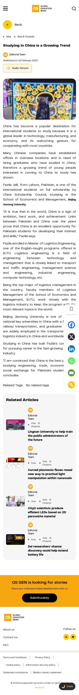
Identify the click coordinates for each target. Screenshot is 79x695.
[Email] (71, 372)
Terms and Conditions (15, 657)
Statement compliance (15, 672)
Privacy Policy (42, 657)
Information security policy (40, 665)
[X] (71, 336)
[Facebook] (71, 324)
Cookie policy (13, 665)
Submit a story (39, 598)
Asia (33, 463)
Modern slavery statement (47, 672)
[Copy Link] (71, 384)
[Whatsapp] (71, 360)
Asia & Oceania (33, 424)
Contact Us (10, 637)
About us (8, 629)
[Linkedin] (71, 348)
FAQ (6, 645)
